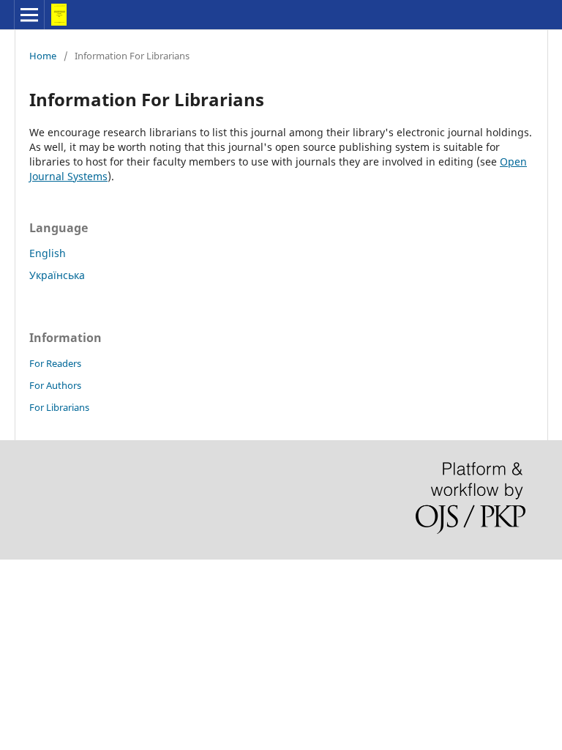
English (47, 253)
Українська (57, 275)
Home (42, 55)
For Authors (55, 385)
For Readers (55, 363)
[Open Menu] (29, 14)
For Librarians (59, 407)
